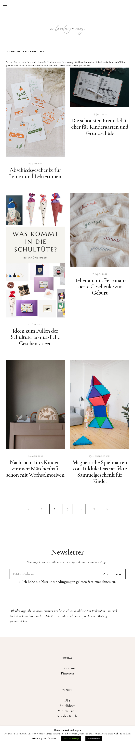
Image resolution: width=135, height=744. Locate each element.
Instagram (67, 668)
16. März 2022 (35, 456)
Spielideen (67, 705)
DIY (67, 700)
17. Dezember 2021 (99, 456)
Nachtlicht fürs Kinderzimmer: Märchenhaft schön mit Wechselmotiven (35, 468)
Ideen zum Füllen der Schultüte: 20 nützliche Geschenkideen (35, 337)
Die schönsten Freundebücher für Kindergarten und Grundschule (99, 126)
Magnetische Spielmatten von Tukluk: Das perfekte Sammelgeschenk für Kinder (99, 472)
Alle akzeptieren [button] (93, 738)
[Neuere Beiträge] (28, 509)
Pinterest (67, 673)
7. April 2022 (100, 273)
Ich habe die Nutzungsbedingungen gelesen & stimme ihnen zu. (69, 582)
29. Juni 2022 (35, 163)
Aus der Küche (68, 716)
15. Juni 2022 (100, 114)
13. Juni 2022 (35, 324)
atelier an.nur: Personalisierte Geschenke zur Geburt (99, 286)
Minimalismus (67, 711)
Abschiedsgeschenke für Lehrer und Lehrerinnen (35, 173)
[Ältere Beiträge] (107, 509)
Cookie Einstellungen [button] (71, 738)
